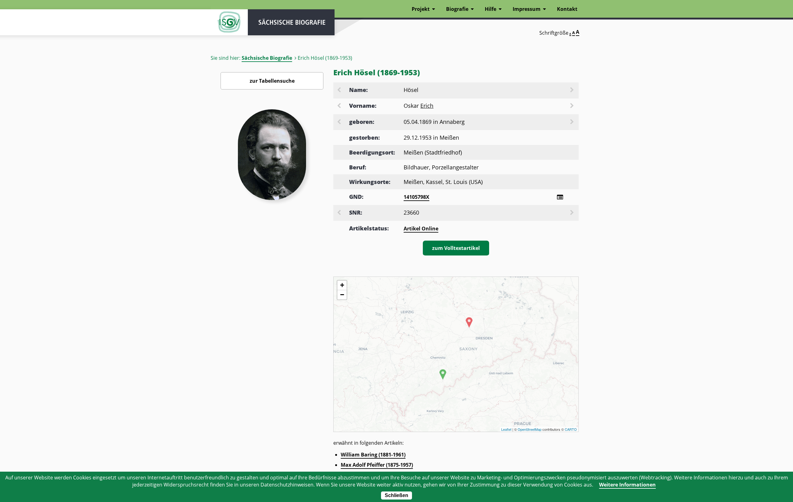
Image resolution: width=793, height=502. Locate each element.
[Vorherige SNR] (339, 213)
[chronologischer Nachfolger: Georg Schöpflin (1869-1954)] (572, 122)
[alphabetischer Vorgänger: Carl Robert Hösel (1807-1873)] (339, 90)
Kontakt (567, 9)
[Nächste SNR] (572, 213)
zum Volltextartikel (456, 248)
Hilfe (490, 9)
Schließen (396, 495)
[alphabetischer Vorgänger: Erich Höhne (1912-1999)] (339, 106)
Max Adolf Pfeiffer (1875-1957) (377, 464)
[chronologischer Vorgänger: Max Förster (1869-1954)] (339, 122)
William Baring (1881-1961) (373, 454)
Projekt (421, 9)
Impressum (527, 9)
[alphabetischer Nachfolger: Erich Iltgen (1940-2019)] (572, 106)
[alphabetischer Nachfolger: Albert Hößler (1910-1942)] (572, 90)
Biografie (457, 9)
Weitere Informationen (627, 484)
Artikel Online (421, 228)
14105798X (416, 197)
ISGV (229, 22)
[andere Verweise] (560, 197)
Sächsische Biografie (267, 58)
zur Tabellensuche (272, 80)
